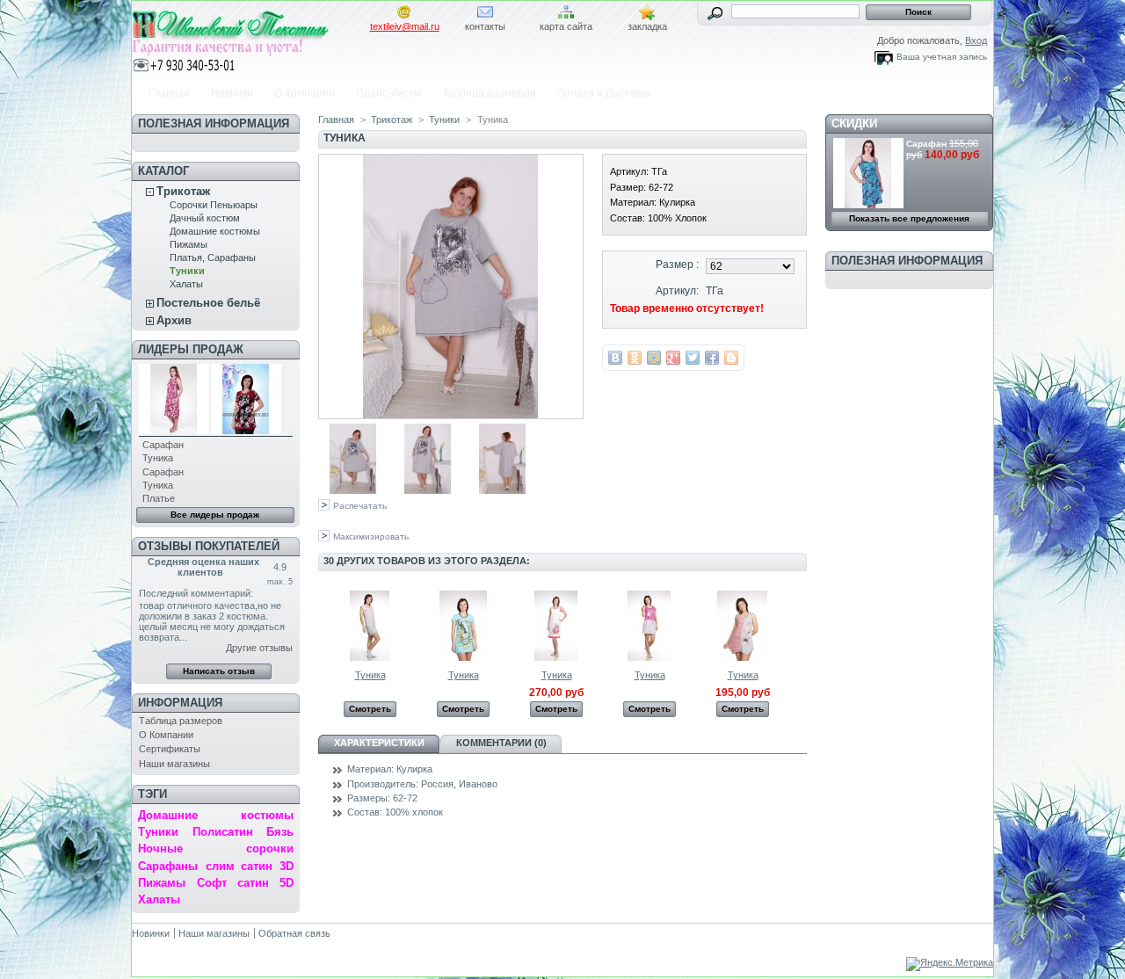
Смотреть (370, 709)
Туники (187, 270)
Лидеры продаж (190, 349)
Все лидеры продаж (215, 514)
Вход (976, 40)
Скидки (854, 123)
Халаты (186, 284)
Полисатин (222, 831)
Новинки (232, 93)
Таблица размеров (489, 93)
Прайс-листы (389, 93)
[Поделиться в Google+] (673, 358)
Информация (180, 702)
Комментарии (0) (501, 742)
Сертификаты (169, 748)
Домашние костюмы (215, 231)
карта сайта (566, 26)
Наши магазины (174, 763)
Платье (158, 498)
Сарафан (163, 444)
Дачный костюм (205, 218)
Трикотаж (183, 191)
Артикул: (677, 291)
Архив (174, 320)
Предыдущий (322, 625)
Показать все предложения (909, 218)
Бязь (280, 831)
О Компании (304, 93)
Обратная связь (294, 933)
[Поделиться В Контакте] (615, 358)
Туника (157, 458)
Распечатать (360, 506)
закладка (647, 26)
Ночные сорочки (215, 848)
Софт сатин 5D (245, 882)
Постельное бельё (208, 302)
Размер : (677, 264)
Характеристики (379, 742)
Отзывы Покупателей (208, 546)
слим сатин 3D (250, 866)
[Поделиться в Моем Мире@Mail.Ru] (654, 358)
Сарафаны (168, 866)
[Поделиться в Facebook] (712, 358)
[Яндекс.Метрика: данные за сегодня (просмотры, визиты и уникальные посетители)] (949, 964)
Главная (169, 93)
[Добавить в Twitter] (693, 358)
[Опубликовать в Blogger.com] (731, 358)
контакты (485, 26)
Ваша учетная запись (941, 57)
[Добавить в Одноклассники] (635, 358)
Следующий (799, 625)
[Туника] (353, 490)
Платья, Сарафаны (213, 257)
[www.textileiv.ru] (248, 38)
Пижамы (188, 244)
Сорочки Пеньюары (214, 204)
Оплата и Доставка (603, 93)
